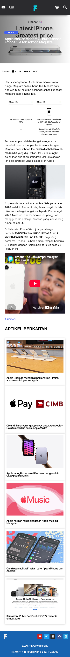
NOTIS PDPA (42, 645)
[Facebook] (59, 636)
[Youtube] (39, 636)
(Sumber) (10, 319)
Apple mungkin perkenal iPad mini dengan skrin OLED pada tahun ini (33, 474)
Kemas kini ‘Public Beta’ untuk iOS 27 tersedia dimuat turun (32, 617)
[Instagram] (52, 636)
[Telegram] (65, 636)
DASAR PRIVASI (29, 645)
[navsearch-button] (65, 8)
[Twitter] (46, 636)
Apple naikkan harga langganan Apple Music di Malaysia (32, 522)
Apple (11, 32)
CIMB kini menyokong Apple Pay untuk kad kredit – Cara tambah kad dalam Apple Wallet (35, 427)
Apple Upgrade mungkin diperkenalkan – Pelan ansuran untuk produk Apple (33, 379)
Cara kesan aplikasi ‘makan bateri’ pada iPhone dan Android (35, 570)
